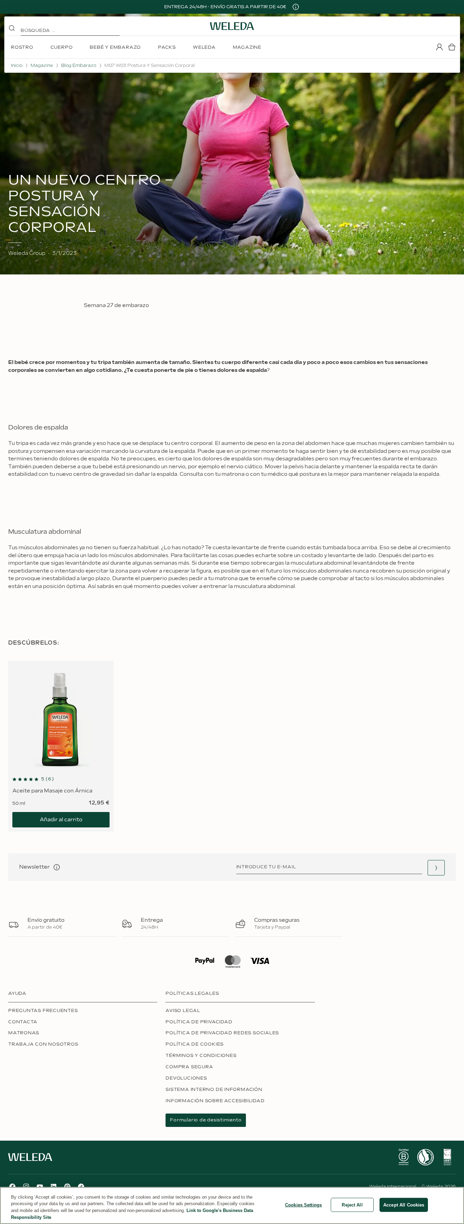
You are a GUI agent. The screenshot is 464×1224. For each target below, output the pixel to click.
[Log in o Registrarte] (439, 47)
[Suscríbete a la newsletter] (436, 867)
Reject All (352, 1205)
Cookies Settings (303, 1205)
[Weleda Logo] (232, 26)
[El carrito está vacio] (452, 47)
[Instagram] (26, 1186)
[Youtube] (40, 1186)
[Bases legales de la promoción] (296, 7)
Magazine (42, 65)
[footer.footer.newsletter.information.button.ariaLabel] (57, 867)
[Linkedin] (53, 1186)
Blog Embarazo (78, 65)
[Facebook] (12, 1186)
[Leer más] (403, 1157)
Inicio (16, 65)
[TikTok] (81, 1186)
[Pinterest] (67, 1186)
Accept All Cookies (403, 1205)
